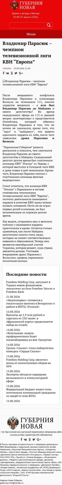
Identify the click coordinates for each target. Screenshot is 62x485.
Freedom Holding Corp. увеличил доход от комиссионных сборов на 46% (28, 363)
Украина (7, 68)
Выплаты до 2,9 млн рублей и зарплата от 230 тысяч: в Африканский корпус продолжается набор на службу (29, 320)
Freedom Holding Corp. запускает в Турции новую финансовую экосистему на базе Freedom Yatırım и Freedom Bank (30, 287)
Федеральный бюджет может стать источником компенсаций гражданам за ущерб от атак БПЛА (31, 393)
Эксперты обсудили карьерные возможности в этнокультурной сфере (27, 378)
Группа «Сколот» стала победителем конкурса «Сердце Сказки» (30, 349)
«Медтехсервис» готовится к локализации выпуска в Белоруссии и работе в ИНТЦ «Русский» (30, 304)
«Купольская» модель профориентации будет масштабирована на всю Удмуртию (28, 336)
